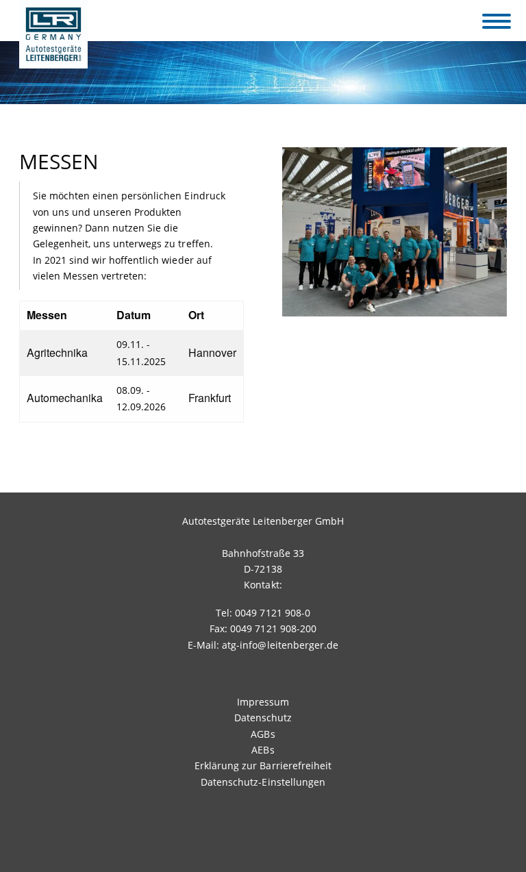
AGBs (263, 733)
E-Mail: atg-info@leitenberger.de (263, 644)
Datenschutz (263, 717)
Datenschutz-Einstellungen (263, 781)
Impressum (263, 701)
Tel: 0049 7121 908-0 (263, 612)
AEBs (262, 749)
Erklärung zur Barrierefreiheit (263, 765)
